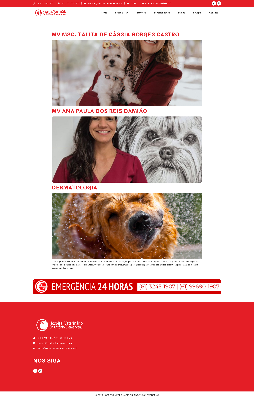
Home (104, 12)
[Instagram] (219, 3)
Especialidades (162, 12)
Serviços (141, 12)
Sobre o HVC (122, 12)
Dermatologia (74, 188)
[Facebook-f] (214, 3)
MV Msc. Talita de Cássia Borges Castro (115, 35)
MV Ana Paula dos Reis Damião (99, 111)
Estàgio (197, 12)
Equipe (181, 12)
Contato (213, 12)
